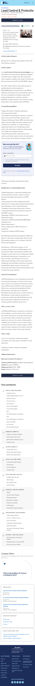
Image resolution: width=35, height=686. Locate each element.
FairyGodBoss (4, 677)
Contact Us (3, 675)
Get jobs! (17, 165)
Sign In (26, 3)
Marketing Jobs (15, 668)
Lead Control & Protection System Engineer (15, 590)
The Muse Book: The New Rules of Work (27, 661)
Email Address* (8, 153)
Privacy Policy (4, 672)
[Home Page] (5, 3)
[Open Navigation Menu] (32, 3)
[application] (17, 570)
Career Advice (4, 668)
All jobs (5, 624)
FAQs (2, 661)
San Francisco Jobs (16, 661)
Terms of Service (21, 171)
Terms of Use (4, 670)
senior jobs (6, 619)
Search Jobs (3, 663)
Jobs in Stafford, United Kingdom (12, 638)
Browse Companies (5, 665)
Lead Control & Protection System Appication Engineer (15, 605)
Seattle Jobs (14, 663)
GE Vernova (5, 7)
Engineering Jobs (16, 665)
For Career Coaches (27, 664)
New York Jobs (15, 658)
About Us (3, 658)
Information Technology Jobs (17, 671)
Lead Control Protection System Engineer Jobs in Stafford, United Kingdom (16, 635)
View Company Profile (9, 51)
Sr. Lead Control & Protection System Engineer (16, 597)
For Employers (26, 658)
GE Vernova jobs (7, 621)
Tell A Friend (26, 667)
